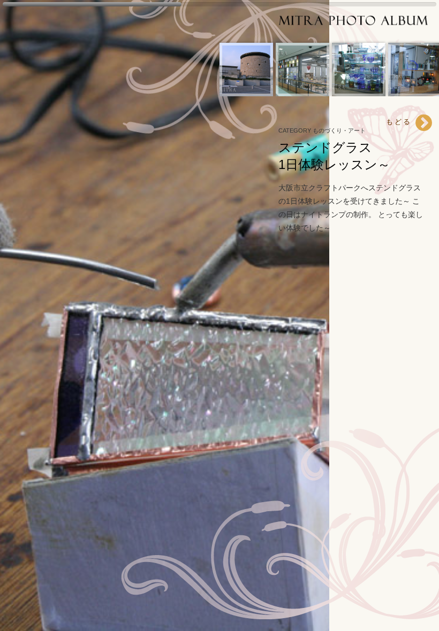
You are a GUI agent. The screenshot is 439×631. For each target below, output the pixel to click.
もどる (400, 122)
